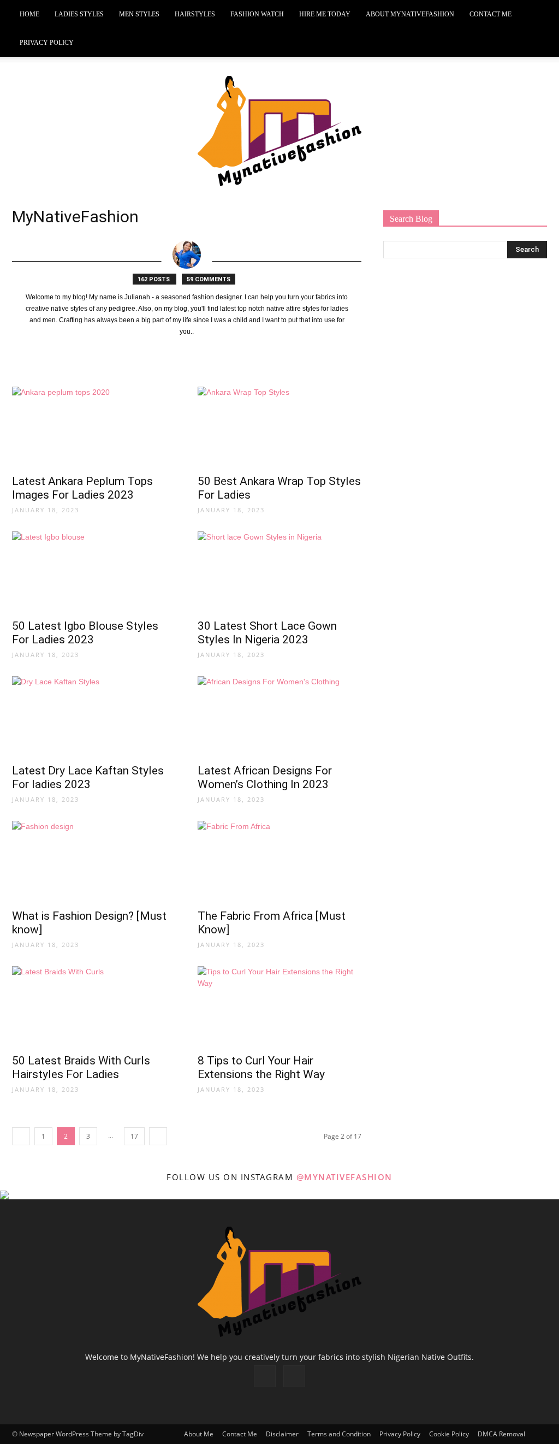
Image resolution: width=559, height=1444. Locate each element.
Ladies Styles (79, 14)
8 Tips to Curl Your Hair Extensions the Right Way (261, 1067)
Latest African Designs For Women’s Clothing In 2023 (265, 777)
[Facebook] (265, 1376)
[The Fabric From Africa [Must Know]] (279, 861)
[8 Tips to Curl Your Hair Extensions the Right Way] (279, 1006)
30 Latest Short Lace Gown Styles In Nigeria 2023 (267, 632)
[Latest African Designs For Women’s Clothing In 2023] (279, 716)
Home (29, 14)
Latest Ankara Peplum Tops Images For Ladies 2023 (82, 488)
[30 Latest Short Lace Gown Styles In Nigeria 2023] (279, 571)
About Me (198, 1434)
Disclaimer (282, 1434)
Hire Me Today (324, 14)
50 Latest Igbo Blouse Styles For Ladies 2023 (85, 632)
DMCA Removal (501, 1434)
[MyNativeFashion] (279, 131)
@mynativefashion (344, 1176)
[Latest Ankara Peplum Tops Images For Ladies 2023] (94, 427)
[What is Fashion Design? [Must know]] (94, 861)
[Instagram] (294, 1376)
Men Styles (139, 14)
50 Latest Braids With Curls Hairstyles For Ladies (81, 1067)
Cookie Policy (449, 1434)
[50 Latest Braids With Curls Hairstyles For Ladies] (94, 1006)
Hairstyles (195, 14)
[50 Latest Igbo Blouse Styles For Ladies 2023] (94, 571)
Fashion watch (257, 14)
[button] (534, 14)
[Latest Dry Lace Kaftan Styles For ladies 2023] (94, 716)
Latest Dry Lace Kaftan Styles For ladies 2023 (88, 777)
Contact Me (490, 14)
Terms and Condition (339, 1434)
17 (134, 1136)
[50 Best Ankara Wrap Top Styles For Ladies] (279, 427)
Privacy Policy (47, 42)
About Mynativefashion (410, 14)
